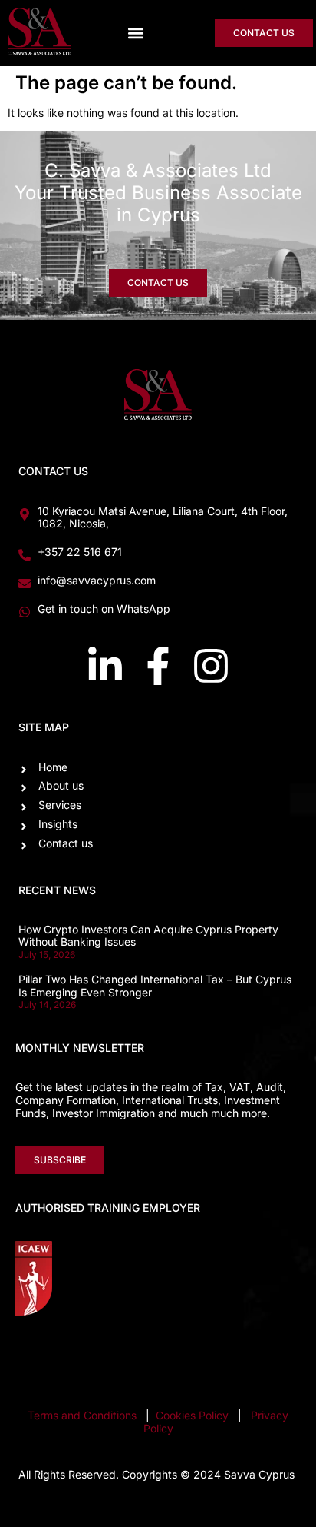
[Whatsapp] (225, 1353)
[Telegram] (281, 1353)
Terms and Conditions (82, 1415)
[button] (136, 32)
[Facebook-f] (158, 666)
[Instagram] (211, 666)
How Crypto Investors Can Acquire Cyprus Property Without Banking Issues (148, 936)
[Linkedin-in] (105, 666)
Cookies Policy (194, 1415)
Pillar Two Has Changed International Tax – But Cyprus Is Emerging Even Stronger (154, 986)
